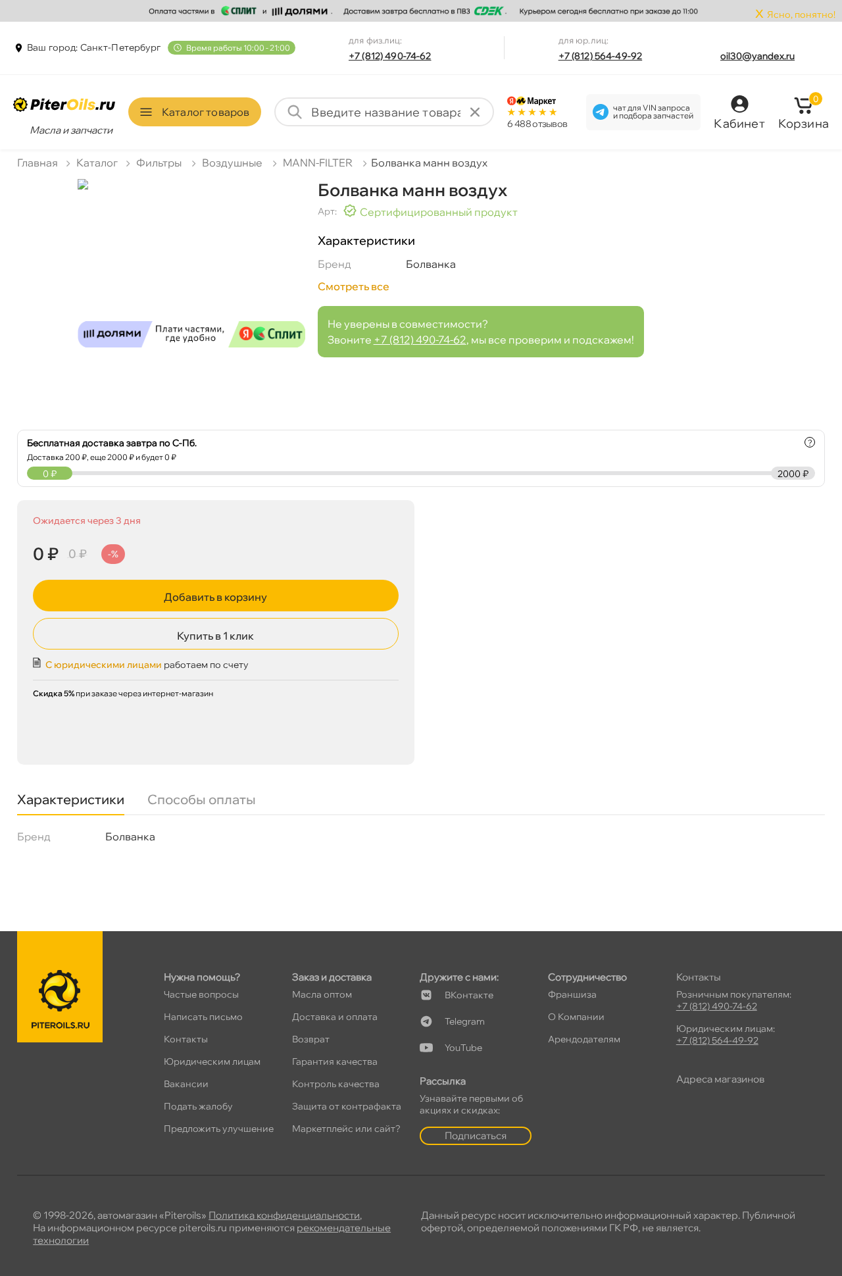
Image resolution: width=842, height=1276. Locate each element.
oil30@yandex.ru (757, 56)
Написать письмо (203, 1017)
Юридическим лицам (212, 1061)
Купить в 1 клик (215, 635)
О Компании (576, 1017)
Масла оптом (322, 994)
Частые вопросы (201, 994)
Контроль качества (336, 1084)
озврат (311, 1039)
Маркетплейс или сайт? (346, 1129)
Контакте (469, 995)
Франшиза (572, 994)
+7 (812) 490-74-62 (390, 56)
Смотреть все (353, 286)
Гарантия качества (335, 1061)
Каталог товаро (205, 111)
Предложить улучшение (219, 1129)
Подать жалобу (198, 1106)
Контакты (186, 1039)
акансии (186, 1084)
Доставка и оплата (335, 1017)
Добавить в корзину (215, 596)
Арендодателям (584, 1039)
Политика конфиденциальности (284, 1215)
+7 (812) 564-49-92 (600, 56)
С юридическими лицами (103, 665)
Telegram (465, 1021)
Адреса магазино (720, 1079)
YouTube (463, 1048)
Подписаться (476, 1135)
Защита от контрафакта (346, 1106)
